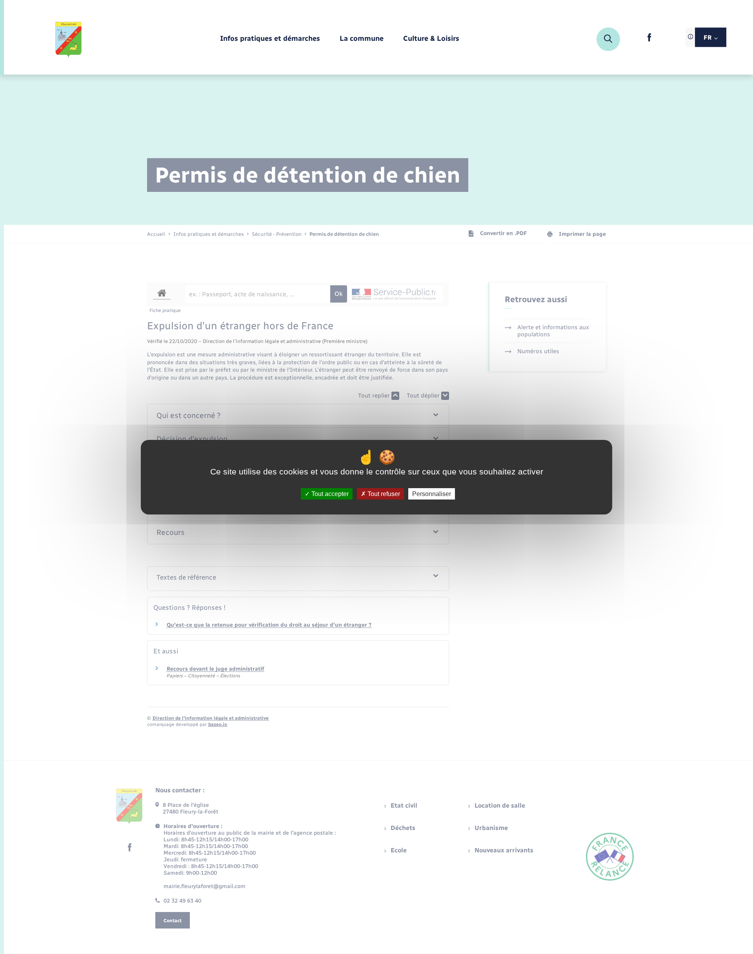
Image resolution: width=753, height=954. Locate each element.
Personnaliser (431, 493)
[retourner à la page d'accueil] (69, 39)
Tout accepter (329, 493)
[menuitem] (270, 39)
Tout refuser (383, 493)
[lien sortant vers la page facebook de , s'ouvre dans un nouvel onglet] (649, 39)
